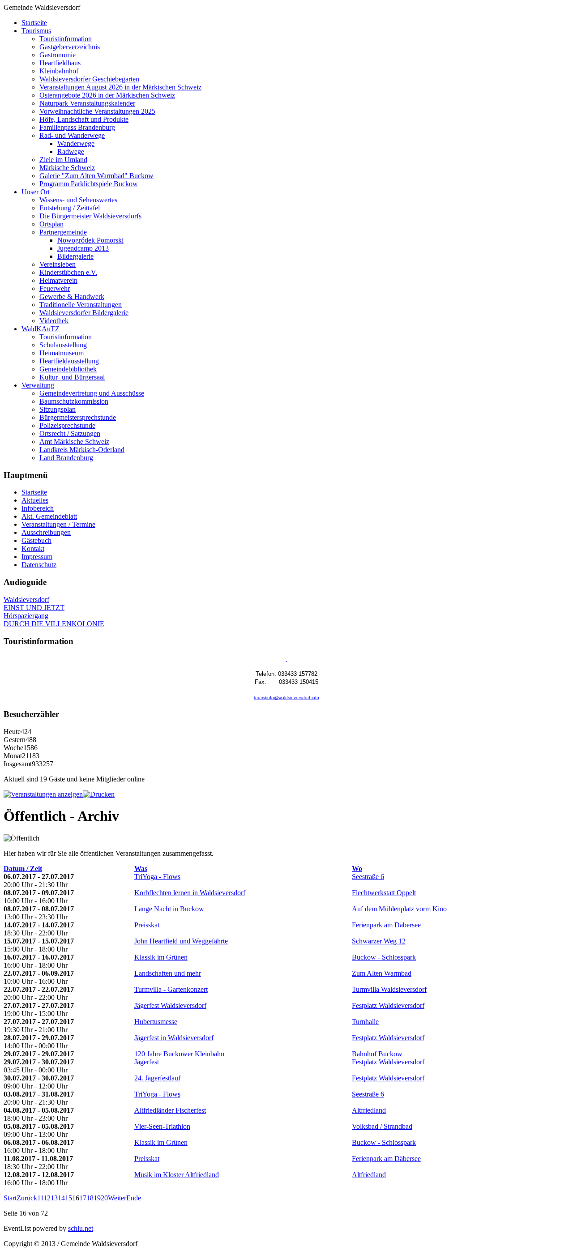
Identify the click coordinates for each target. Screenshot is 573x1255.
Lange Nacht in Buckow (169, 909)
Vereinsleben (57, 264)
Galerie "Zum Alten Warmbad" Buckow (96, 175)
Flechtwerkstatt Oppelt (384, 892)
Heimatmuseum (61, 353)
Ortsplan (51, 224)
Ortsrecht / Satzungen (69, 433)
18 (90, 1198)
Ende (133, 1198)
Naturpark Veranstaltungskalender (87, 103)
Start (10, 1198)
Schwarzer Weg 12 (379, 941)
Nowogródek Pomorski (90, 240)
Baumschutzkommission (73, 401)
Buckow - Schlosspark (384, 957)
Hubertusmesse (155, 1021)
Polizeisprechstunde (67, 425)
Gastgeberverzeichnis (69, 47)
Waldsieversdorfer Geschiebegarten (89, 79)
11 (40, 1198)
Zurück (27, 1198)
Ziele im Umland (63, 159)
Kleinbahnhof (58, 71)
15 (68, 1198)
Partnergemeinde (63, 232)
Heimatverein (58, 280)
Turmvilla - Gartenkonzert (171, 989)
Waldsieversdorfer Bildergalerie (83, 312)
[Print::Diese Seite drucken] (99, 794)
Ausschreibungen (46, 532)
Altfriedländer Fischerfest (170, 1110)
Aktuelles (34, 500)
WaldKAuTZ (40, 329)
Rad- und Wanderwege (72, 135)
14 (61, 1198)
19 (97, 1198)
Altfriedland (369, 1110)
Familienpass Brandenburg (77, 127)
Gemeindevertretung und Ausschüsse (91, 393)
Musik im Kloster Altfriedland (176, 1174)
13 (54, 1198)
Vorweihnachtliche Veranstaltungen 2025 (97, 111)
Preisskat (146, 925)
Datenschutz (38, 564)
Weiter (117, 1198)
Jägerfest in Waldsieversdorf (174, 1038)
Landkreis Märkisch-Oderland (81, 449)
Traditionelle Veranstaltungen (80, 304)
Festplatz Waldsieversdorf (388, 1005)
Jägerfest (146, 1062)
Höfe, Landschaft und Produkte (83, 119)
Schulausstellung (63, 345)
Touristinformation (65, 39)
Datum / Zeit (23, 868)
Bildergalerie (75, 256)
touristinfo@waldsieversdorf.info (286, 697)
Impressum (36, 556)
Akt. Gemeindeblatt (49, 516)
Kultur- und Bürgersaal (72, 377)
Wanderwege (75, 143)
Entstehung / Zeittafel (69, 208)
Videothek (53, 320)
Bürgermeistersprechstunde (77, 417)
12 (47, 1198)
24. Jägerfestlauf (157, 1078)
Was (140, 868)
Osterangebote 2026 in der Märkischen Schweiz (107, 95)
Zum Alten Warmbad (381, 973)
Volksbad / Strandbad (382, 1126)
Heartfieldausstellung (69, 361)
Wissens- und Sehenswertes (78, 200)
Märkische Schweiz (67, 167)
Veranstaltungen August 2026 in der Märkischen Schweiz (120, 87)
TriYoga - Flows (157, 876)
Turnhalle (365, 1021)
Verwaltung (37, 385)
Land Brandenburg (66, 457)
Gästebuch (36, 540)
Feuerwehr (54, 288)
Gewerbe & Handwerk (71, 296)
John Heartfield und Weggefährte (181, 941)
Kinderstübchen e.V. (68, 272)
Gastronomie (57, 55)
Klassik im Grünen (161, 957)
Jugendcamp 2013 (83, 248)
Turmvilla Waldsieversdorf (389, 989)
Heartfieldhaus (60, 63)
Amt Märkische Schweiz (74, 441)
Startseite (34, 22)
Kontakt (32, 548)
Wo (357, 868)
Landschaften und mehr (167, 973)
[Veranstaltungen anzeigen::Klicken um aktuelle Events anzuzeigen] (43, 794)
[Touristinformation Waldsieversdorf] (286, 659)
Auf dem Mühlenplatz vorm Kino (399, 909)
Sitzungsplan (57, 409)
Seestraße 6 (368, 876)
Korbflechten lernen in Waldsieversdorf (189, 892)
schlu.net (80, 1228)
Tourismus (36, 30)
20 (104, 1198)
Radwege (70, 151)
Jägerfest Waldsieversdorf (170, 1005)
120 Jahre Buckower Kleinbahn (179, 1054)
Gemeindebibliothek (68, 369)
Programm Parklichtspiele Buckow (88, 184)
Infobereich (37, 508)
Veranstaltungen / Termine (58, 524)
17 (82, 1198)
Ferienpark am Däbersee (386, 925)
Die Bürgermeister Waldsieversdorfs (90, 216)
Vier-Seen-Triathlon (162, 1126)
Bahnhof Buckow (377, 1054)
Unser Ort (35, 192)
